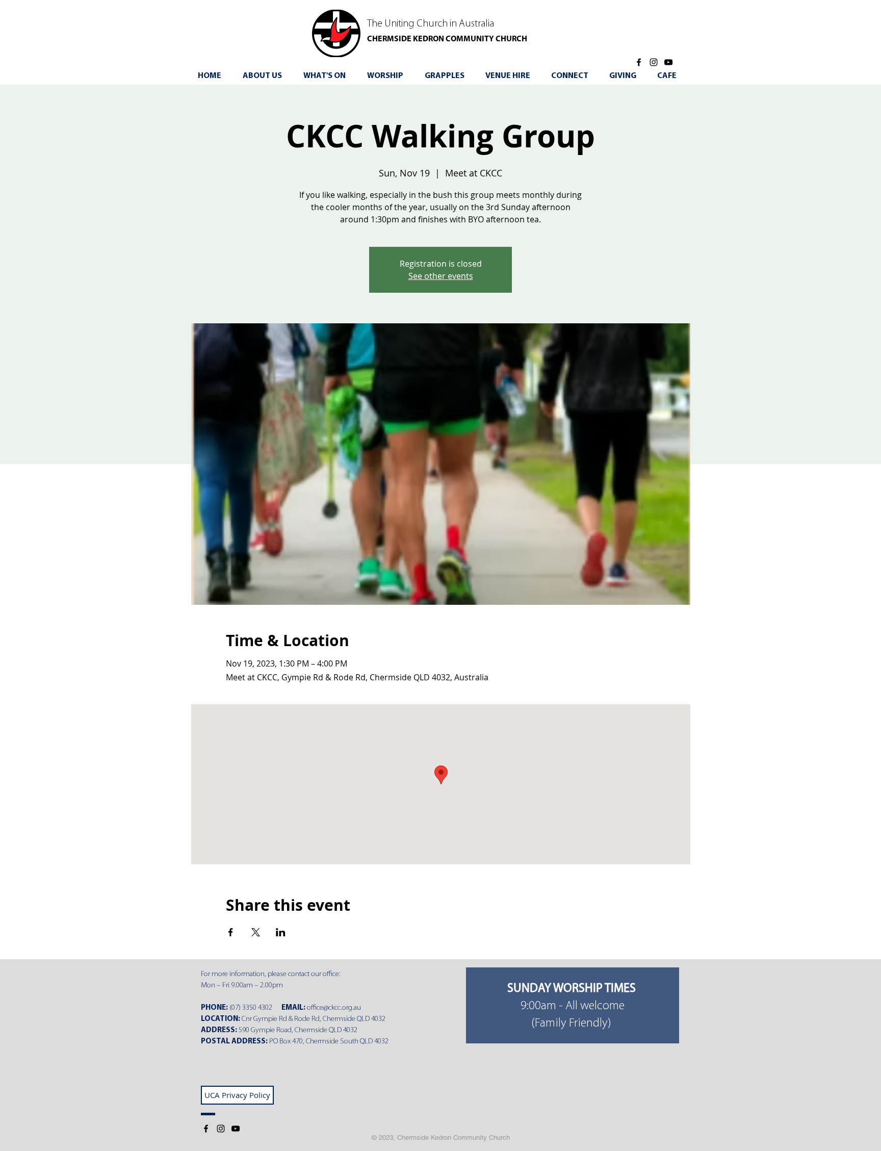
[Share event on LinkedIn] (281, 932)
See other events (440, 276)
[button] (328, 76)
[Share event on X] (256, 932)
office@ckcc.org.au (334, 1008)
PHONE (213, 1008)
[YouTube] (668, 62)
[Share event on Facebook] (231, 932)
